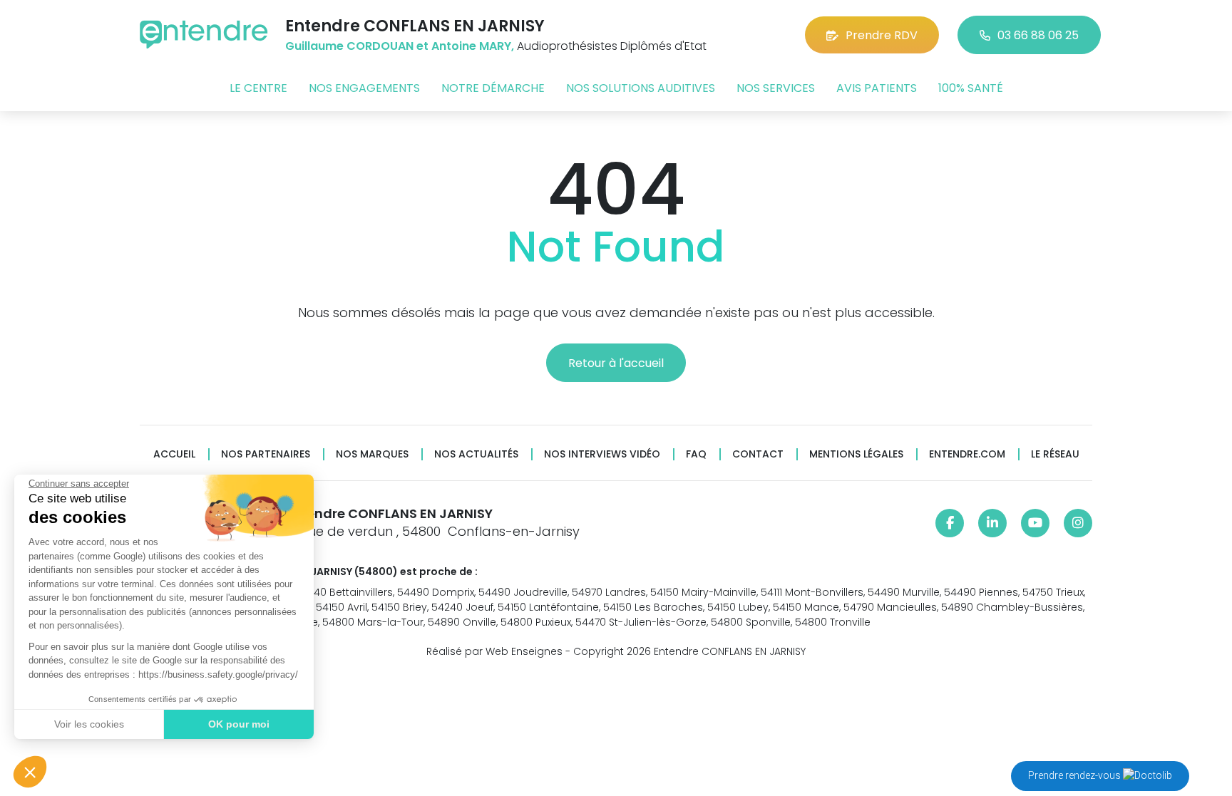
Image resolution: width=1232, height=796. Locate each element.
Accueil (174, 454)
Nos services (775, 88)
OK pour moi (239, 724)
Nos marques (372, 454)
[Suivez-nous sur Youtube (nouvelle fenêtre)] (1035, 523)
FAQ (696, 454)
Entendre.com (967, 454)
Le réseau (1055, 454)
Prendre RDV (882, 35)
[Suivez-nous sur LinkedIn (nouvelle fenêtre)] (992, 523)
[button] (30, 772)
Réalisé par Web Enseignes (494, 651)
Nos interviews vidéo (602, 454)
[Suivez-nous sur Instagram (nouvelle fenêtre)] (1078, 523)
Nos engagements (364, 88)
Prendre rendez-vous (1075, 775)
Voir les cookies (89, 724)
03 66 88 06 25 (1038, 35)
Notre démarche (493, 88)
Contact (758, 454)
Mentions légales (856, 454)
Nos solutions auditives (640, 88)
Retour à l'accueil (616, 363)
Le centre (258, 88)
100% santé (970, 88)
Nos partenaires (265, 454)
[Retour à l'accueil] (204, 34)
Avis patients (876, 88)
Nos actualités (476, 454)
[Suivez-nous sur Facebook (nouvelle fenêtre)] (949, 523)
